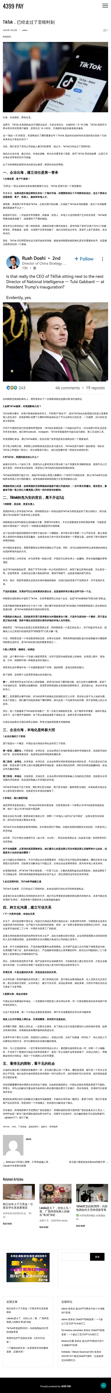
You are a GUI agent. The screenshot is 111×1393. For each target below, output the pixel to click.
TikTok (6, 1126)
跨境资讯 (7, 37)
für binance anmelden (72, 1330)
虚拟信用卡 (34, 1126)
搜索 (97, 1256)
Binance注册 (67, 1341)
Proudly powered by (55, 1386)
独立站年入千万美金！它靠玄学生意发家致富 (18, 1205)
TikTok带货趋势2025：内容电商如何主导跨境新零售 (92, 1208)
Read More (7, 1223)
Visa (14, 1126)
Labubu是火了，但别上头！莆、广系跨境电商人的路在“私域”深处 (55, 1211)
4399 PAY (13, 6)
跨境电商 (53, 1126)
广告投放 (22, 1126)
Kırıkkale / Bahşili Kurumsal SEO (77, 1351)
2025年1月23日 (10, 30)
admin (24, 30)
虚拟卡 (44, 1126)
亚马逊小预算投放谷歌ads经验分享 (87, 1162)
